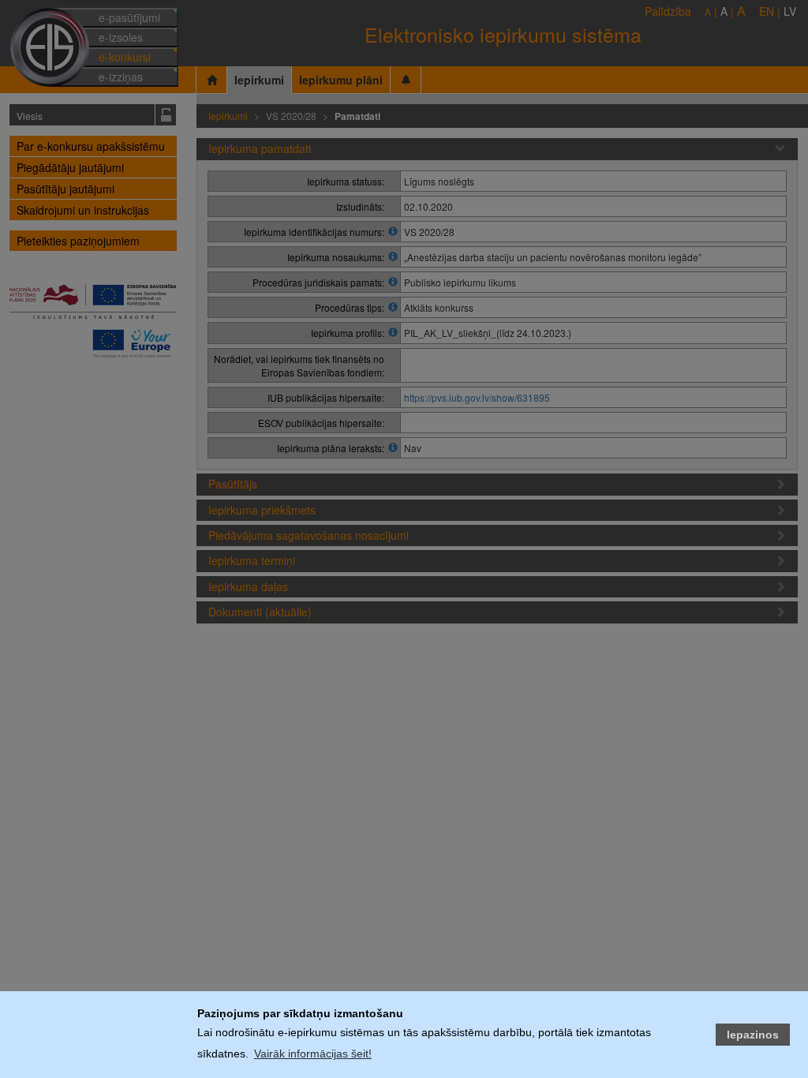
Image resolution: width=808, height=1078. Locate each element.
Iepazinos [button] (753, 1034)
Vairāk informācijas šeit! (313, 1053)
